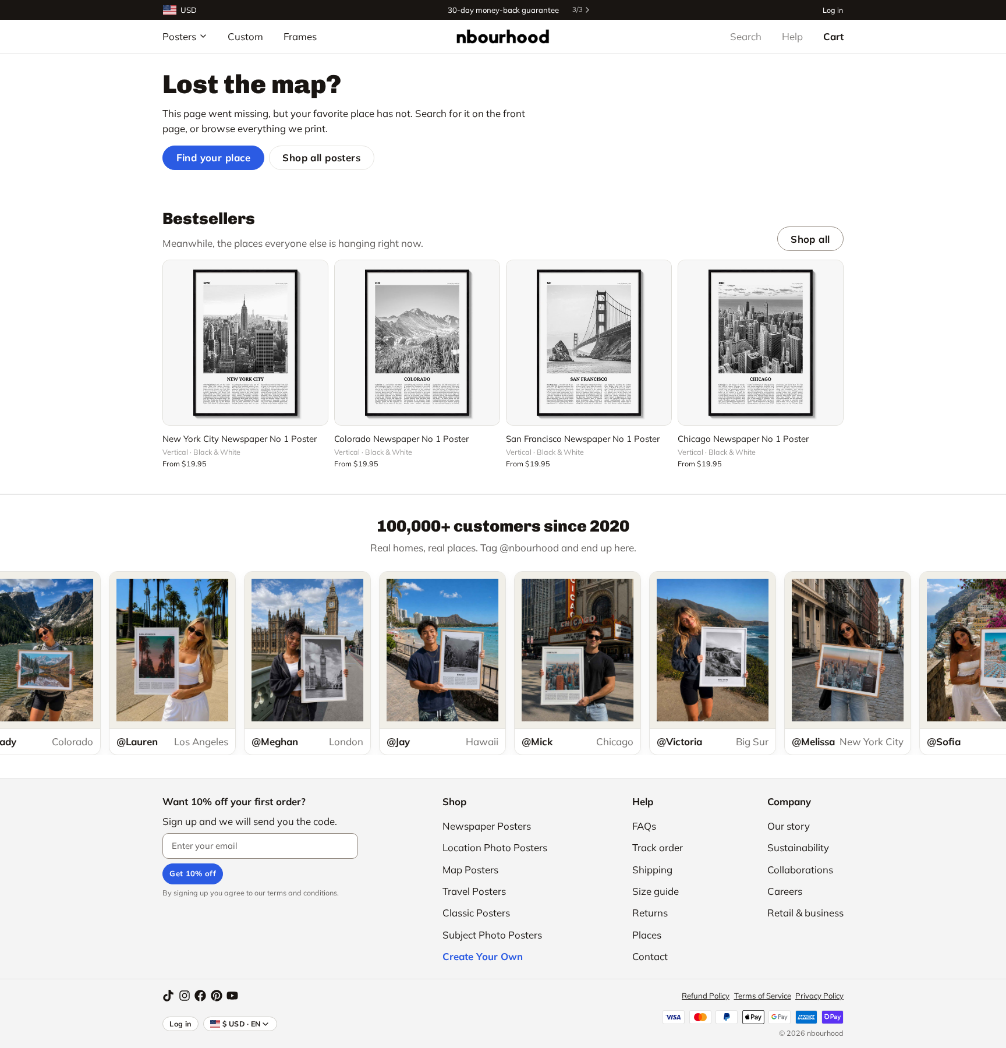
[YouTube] (232, 995)
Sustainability (798, 847)
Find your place (213, 157)
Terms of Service (762, 995)
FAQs (644, 826)
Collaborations (800, 869)
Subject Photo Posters (492, 935)
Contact (650, 956)
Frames (300, 36)
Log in (833, 9)
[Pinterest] (216, 995)
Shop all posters (321, 157)
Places (646, 935)
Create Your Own (482, 956)
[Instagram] (184, 995)
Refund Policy (705, 995)
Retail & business (805, 913)
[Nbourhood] (502, 36)
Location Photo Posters (494, 847)
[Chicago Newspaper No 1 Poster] (761, 343)
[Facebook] (200, 995)
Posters (179, 36)
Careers (784, 891)
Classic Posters (476, 913)
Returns (650, 913)
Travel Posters (474, 891)
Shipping (652, 869)
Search (745, 36)
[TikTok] (168, 995)
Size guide (655, 891)
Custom (245, 36)
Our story (788, 826)
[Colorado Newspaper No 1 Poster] (417, 343)
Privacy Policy (819, 995)
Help (792, 36)
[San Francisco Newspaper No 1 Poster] (589, 343)
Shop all (810, 239)
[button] (245, 409)
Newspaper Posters (486, 826)
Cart (833, 36)
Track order (657, 847)
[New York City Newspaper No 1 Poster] (245, 343)
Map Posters (470, 869)
